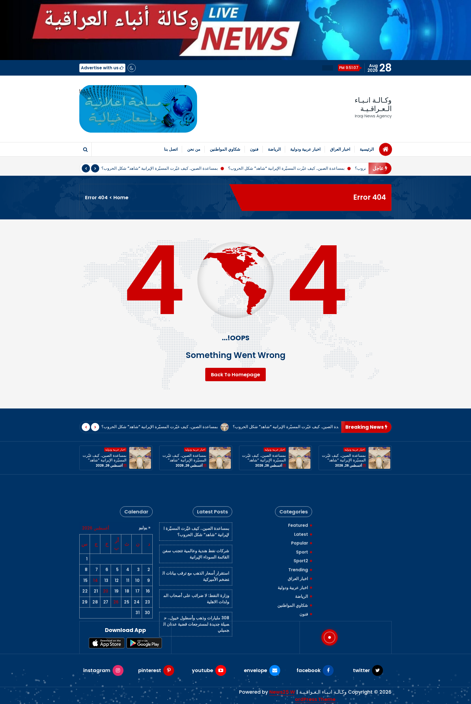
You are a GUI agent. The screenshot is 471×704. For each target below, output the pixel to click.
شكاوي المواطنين (225, 149)
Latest (301, 511)
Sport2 (301, 537)
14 (95, 557)
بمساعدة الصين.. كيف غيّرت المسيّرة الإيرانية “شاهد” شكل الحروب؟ (159, 168)
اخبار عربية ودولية (305, 149)
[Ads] (138, 109)
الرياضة (274, 149)
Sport (302, 528)
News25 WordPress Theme (302, 695)
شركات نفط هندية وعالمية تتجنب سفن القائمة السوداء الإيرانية (195, 530)
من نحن (193, 149)
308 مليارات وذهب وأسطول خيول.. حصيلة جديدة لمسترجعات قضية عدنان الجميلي (196, 600)
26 (116, 578)
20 (105, 567)
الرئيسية (367, 149)
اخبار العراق (340, 149)
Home (120, 197)
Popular (299, 519)
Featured (298, 502)
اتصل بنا (171, 149)
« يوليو (144, 504)
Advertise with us (100, 68)
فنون (254, 149)
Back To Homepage (235, 374)
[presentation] (86, 168)
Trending (298, 546)
